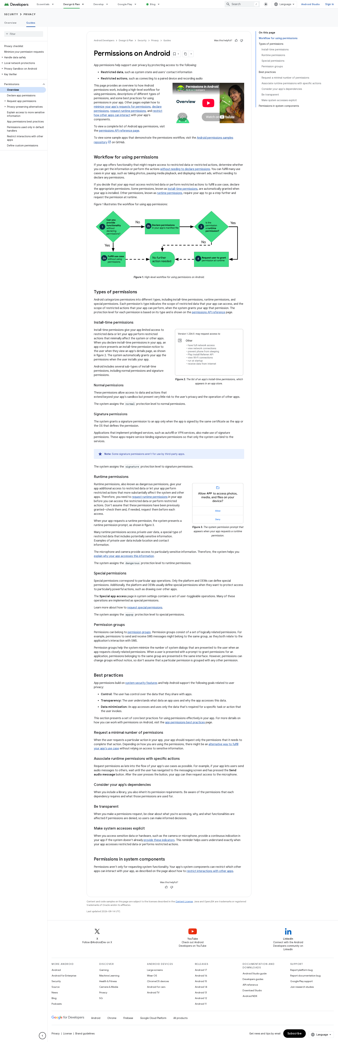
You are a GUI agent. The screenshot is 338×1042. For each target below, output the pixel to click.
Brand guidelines (85, 1033)
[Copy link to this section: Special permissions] (129, 573)
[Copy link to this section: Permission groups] (128, 625)
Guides (30, 22)
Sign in (329, 4)
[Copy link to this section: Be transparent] (122, 807)
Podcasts (57, 1003)
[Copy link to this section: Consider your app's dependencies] (154, 785)
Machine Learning (109, 975)
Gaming (104, 970)
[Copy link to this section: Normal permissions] (127, 386)
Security (11, 14)
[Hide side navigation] (42, 1035)
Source (56, 986)
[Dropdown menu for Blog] (160, 4)
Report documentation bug (305, 975)
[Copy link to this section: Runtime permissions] (132, 477)
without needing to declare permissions (185, 169)
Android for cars (156, 986)
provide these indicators (159, 840)
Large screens (155, 970)
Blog (152, 4)
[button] (23, 57)
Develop (98, 4)
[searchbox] (23, 34)
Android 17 (201, 970)
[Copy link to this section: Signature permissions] (130, 414)
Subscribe (294, 1033)
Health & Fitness (108, 981)
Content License (184, 901)
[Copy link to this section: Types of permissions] (140, 292)
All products (180, 1018)
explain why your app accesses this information (124, 556)
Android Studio (310, 4)
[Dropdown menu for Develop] (108, 4)
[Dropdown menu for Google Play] (137, 4)
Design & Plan (71, 4)
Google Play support (301, 981)
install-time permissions (183, 189)
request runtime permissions (128, 111)
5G (101, 998)
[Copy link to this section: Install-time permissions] (136, 323)
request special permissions (144, 607)
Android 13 (201, 992)
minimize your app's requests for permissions (122, 107)
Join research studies (302, 986)
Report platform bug (301, 970)
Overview (10, 22)
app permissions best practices (185, 722)
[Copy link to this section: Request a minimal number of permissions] (166, 733)
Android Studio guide (255, 973)
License (67, 1033)
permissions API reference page (119, 130)
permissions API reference (208, 312)
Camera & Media (108, 986)
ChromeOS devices (158, 981)
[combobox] (242, 4)
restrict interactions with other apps (210, 871)
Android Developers (104, 40)
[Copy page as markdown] (186, 54)
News (55, 992)
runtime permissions (169, 193)
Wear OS (152, 975)
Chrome (111, 1018)
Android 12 (201, 998)
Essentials (43, 4)
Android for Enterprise (64, 975)
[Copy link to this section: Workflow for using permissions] (161, 157)
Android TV (153, 992)
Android (56, 970)
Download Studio (252, 990)
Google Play (125, 4)
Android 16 (201, 975)
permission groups (139, 632)
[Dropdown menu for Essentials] (54, 4)
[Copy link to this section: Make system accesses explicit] (148, 829)
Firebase (128, 1018)
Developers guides (253, 979)
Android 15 (201, 981)
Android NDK (250, 996)
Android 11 (201, 1003)
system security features (141, 683)
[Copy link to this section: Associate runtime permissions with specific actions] (183, 759)
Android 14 (201, 986)
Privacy (30, 14)
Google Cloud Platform (153, 1018)
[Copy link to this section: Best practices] (126, 675)
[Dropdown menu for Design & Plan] (84, 4)
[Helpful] (236, 40)
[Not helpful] (241, 40)
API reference (250, 984)
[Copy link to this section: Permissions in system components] (168, 859)
